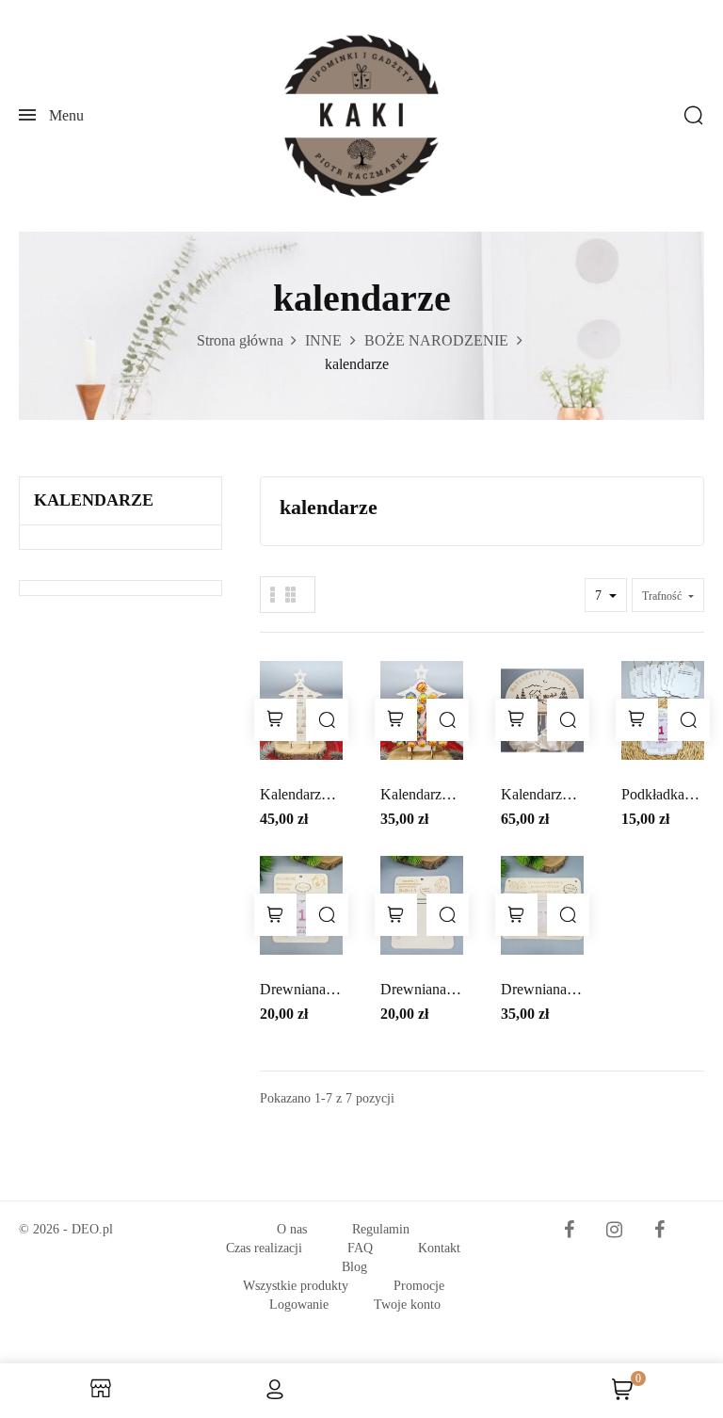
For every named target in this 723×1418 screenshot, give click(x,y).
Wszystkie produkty (295, 1286)
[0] (622, 1396)
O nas (292, 1229)
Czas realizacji (264, 1248)
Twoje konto (407, 1304)
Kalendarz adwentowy (294, 796)
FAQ (360, 1248)
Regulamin (381, 1229)
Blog (354, 1267)
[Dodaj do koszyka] (275, 720)
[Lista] (290, 595)
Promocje (419, 1286)
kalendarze (93, 500)
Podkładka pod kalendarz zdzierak (652, 796)
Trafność (663, 596)
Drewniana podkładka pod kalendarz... (294, 991)
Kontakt (439, 1248)
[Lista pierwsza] (273, 595)
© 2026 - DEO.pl (66, 1229)
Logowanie (299, 1304)
